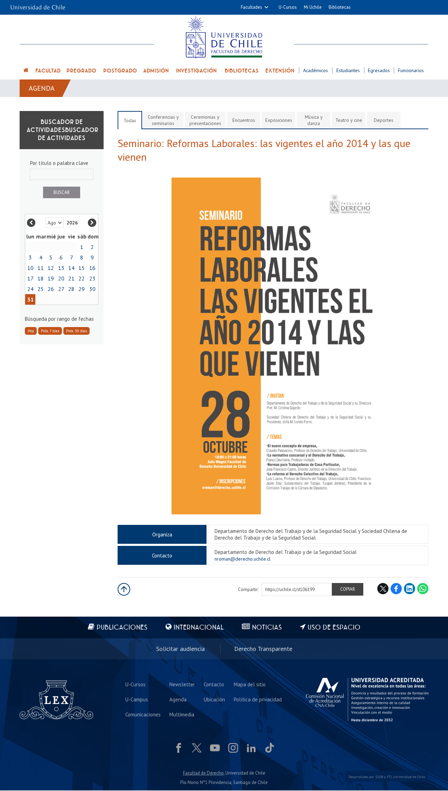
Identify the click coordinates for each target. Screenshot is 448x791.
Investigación (196, 70)
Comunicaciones (143, 714)
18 (40, 278)
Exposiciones (278, 120)
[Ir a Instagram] (233, 748)
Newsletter (182, 684)
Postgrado (120, 70)
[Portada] (26, 71)
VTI (389, 777)
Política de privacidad (258, 699)
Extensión (279, 70)
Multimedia (181, 714)
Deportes (383, 120)
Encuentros (243, 120)
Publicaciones (122, 627)
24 (30, 288)
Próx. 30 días (76, 330)
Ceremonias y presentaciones (205, 120)
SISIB (379, 777)
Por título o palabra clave (59, 163)
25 (40, 288)
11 (40, 267)
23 (92, 278)
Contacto (214, 684)
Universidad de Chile (409, 777)
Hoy (31, 330)
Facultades (251, 7)
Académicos (315, 70)
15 (81, 267)
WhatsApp (422, 588)
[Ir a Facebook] (178, 748)
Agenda (42, 88)
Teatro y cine (348, 120)
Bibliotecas (340, 7)
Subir (124, 589)
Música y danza (314, 120)
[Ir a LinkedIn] (251, 748)
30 (92, 288)
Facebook (396, 588)
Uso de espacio (334, 627)
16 (92, 267)
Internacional (199, 627)
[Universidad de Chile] (37, 5)
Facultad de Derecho (203, 773)
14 (71, 267)
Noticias (267, 627)
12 (51, 267)
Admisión (156, 70)
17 (30, 278)
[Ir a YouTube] (215, 748)
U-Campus (136, 699)
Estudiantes (348, 70)
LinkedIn (409, 588)
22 (81, 278)
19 (51, 278)
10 (30, 267)
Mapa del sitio (250, 684)
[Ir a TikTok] (269, 748)
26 (51, 288)
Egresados (379, 70)
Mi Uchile (313, 7)
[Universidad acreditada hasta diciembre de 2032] (367, 699)
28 (71, 288)
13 (61, 267)
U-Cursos (288, 7)
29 (81, 288)
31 (30, 299)
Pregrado (81, 70)
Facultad (48, 70)
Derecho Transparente (263, 649)
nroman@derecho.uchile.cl (243, 559)
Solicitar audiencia (180, 649)
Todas (130, 120)
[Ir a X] (197, 748)
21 (71, 278)
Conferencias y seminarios (163, 120)
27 (61, 288)
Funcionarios (411, 70)
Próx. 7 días (50, 330)
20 (61, 278)
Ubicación (214, 699)
